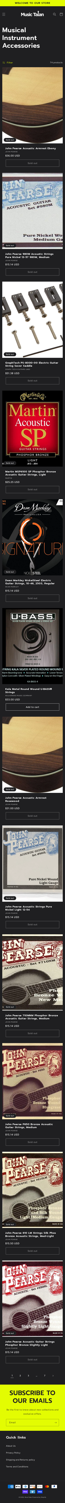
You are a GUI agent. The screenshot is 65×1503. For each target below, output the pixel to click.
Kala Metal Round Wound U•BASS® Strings (28, 691)
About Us (11, 1446)
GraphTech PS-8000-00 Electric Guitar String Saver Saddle (31, 364)
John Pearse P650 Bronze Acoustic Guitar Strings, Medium (29, 1126)
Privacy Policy (13, 1452)
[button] (3, 14)
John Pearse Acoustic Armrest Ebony (30, 148)
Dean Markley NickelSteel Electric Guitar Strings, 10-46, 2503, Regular (30, 582)
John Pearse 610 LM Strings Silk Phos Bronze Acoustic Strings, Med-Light (30, 1234)
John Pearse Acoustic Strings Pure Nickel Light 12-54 (28, 908)
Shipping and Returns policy (20, 1460)
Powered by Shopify (39, 1497)
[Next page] (53, 1375)
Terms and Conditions (17, 1466)
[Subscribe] (55, 1422)
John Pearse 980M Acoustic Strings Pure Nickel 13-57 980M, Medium (29, 256)
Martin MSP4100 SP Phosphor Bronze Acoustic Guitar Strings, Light (30, 473)
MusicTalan (28, 1497)
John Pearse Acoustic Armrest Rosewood (26, 799)
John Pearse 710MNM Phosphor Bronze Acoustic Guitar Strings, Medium (31, 1017)
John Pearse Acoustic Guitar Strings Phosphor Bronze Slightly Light (29, 1343)
